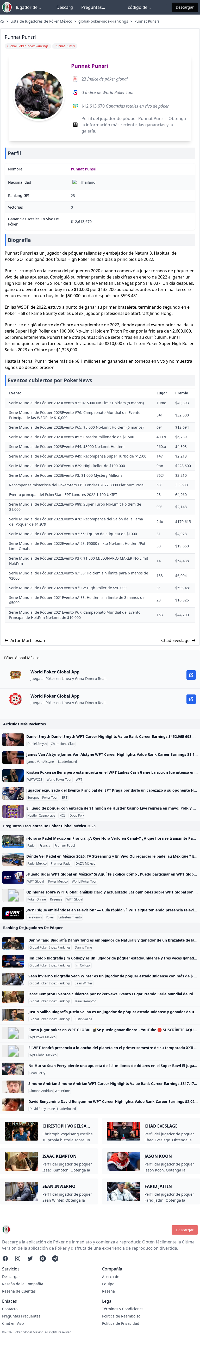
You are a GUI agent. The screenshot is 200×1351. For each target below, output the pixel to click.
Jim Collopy (83, 965)
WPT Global (35, 881)
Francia (45, 846)
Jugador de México (27, 7)
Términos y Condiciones (122, 1308)
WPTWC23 (34, 780)
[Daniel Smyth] (13, 739)
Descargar (185, 7)
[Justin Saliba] (13, 1015)
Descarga (65, 7)
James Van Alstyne (40, 762)
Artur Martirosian (27, 640)
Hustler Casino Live (41, 815)
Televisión (34, 917)
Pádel (31, 846)
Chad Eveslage (175, 640)
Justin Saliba (83, 1019)
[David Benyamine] (13, 1104)
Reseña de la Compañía (22, 1283)
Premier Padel (64, 846)
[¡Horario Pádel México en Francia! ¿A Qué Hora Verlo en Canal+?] (13, 841)
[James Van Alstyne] (13, 757)
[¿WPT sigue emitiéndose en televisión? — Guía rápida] (13, 913)
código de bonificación (140, 7)
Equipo (108, 1283)
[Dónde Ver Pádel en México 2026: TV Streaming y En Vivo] (13, 859)
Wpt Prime (62, 1091)
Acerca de (110, 1276)
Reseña (108, 1291)
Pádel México (37, 864)
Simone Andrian (41, 1091)
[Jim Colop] (13, 961)
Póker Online (36, 899)
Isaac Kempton (85, 1001)
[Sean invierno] (13, 979)
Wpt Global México (43, 1055)
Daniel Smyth (37, 744)
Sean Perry (37, 1073)
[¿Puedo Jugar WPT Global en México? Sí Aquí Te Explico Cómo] (13, 877)
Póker (50, 917)
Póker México (58, 881)
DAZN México (85, 864)
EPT (64, 798)
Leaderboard (67, 762)
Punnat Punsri (146, 21)
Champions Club (62, 744)
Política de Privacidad (120, 1323)
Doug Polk (77, 815)
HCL (62, 815)
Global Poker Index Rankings (50, 947)
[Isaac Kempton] (13, 997)
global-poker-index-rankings (103, 21)
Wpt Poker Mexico (42, 1037)
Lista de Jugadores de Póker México (41, 21)
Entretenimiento (70, 917)
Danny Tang (83, 947)
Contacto (9, 1308)
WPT (79, 780)
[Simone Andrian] (13, 1087)
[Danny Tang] (13, 943)
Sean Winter (83, 983)
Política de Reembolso (121, 1316)
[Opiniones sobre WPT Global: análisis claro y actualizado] (13, 895)
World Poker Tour (59, 780)
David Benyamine (42, 1109)
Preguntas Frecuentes (92, 7)
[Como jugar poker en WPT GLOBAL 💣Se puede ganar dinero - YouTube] (13, 1033)
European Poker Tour (42, 798)
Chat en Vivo (13, 1323)
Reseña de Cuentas (19, 1291)
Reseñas (56, 899)
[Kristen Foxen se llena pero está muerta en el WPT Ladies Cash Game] (13, 775)
